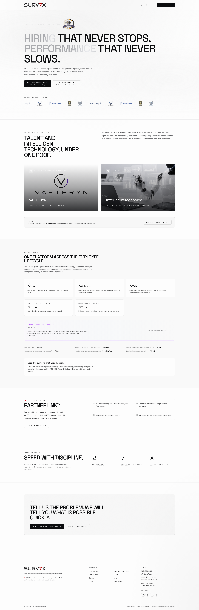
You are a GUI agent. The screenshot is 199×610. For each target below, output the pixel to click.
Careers (117, 5)
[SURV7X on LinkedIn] (156, 595)
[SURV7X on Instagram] (147, 595)
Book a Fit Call (166, 5)
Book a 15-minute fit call (45, 526)
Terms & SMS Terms (143, 606)
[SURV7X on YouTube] (143, 595)
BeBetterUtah (62, 578)
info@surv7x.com (147, 574)
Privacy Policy (130, 606)
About (109, 5)
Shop (125, 5)
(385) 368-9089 (149, 5)
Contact (133, 5)
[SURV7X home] (35, 5)
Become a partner (35, 425)
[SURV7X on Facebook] (152, 595)
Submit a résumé (76, 526)
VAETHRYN (62, 5)
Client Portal (118, 581)
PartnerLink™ (98, 5)
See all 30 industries (156, 222)
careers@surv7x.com (148, 577)
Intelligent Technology (80, 5)
